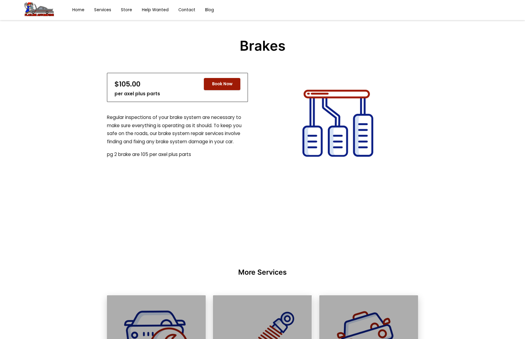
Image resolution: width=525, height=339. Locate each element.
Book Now (222, 84)
